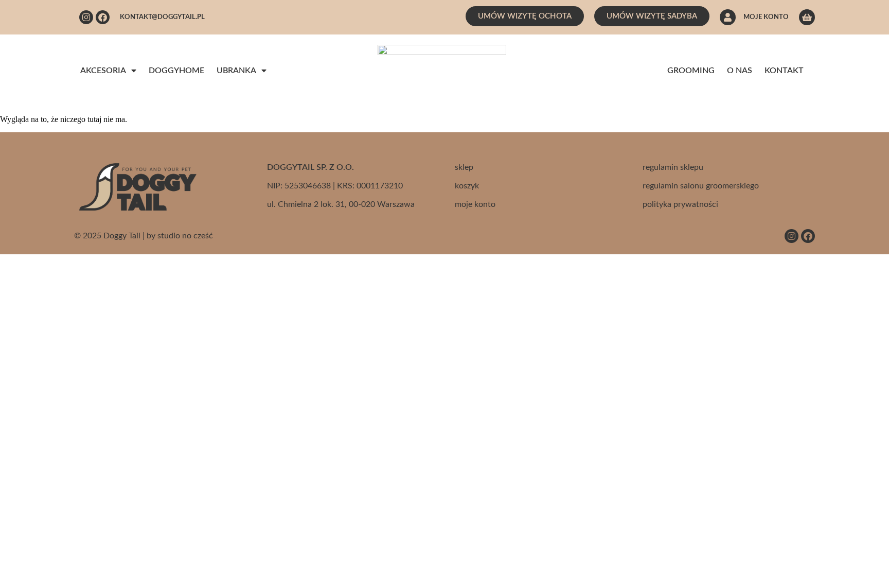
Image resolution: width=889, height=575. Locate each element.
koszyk (467, 186)
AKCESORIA (103, 70)
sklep (464, 167)
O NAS (739, 70)
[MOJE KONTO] (728, 17)
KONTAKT (784, 70)
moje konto (475, 204)
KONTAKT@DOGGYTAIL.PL (162, 17)
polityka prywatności (680, 204)
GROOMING (691, 70)
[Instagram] (86, 17)
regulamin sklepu (673, 167)
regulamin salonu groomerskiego (701, 186)
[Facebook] (103, 17)
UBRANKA (236, 70)
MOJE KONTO (766, 17)
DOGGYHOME (176, 70)
